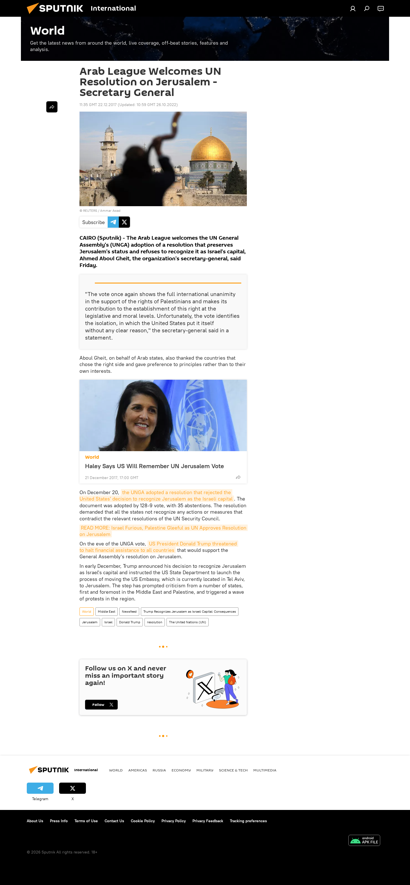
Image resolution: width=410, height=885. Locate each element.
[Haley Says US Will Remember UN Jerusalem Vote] (163, 415)
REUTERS (90, 210)
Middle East (106, 611)
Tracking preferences (248, 820)
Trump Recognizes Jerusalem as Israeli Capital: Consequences (189, 611)
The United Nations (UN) (187, 622)
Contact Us (114, 820)
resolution (154, 622)
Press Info (59, 820)
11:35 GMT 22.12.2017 (98, 104)
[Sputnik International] (57, 15)
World (92, 457)
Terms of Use (86, 820)
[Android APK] (364, 841)
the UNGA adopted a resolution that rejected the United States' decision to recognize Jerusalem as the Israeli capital (156, 495)
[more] (238, 477)
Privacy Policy (173, 820)
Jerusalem (90, 622)
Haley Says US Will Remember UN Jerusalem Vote (154, 466)
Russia (159, 770)
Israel (108, 622)
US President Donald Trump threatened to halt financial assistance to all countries (158, 546)
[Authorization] (352, 8)
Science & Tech (233, 770)
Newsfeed (129, 611)
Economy (181, 770)
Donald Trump (129, 622)
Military (204, 770)
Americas (137, 770)
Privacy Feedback (207, 820)
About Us (35, 820)
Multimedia (264, 770)
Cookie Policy (143, 820)
